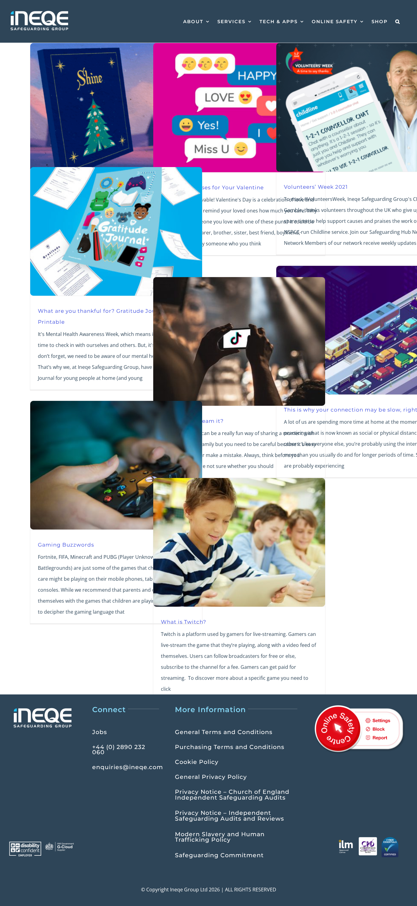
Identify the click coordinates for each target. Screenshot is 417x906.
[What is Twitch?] (239, 542)
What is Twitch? (183, 622)
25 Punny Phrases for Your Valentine (212, 187)
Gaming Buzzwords (66, 544)
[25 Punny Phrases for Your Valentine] (239, 107)
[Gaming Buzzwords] (116, 465)
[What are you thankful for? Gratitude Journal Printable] (116, 231)
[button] (397, 21)
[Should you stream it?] (239, 341)
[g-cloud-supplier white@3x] (60, 844)
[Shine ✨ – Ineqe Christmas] (116, 107)
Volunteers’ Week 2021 (316, 187)
